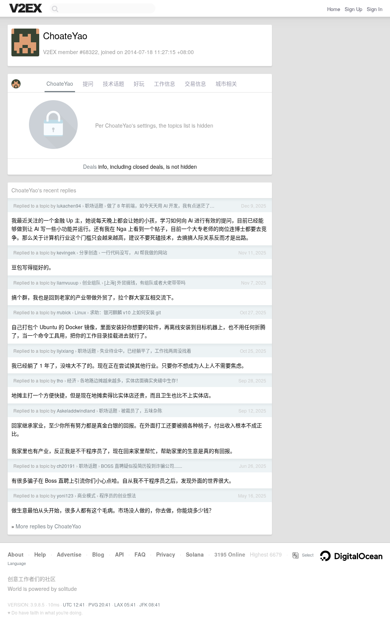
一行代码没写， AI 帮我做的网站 (134, 252)
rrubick (64, 312)
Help (40, 554)
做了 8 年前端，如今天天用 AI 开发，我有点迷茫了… (160, 205)
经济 (71, 380)
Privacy (165, 554)
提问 (88, 83)
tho (60, 380)
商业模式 (86, 495)
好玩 (139, 83)
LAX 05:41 (125, 604)
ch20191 (66, 465)
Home (333, 9)
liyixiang (65, 350)
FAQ (139, 554)
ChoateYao (59, 83)
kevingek (66, 252)
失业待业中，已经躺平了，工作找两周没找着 (145, 350)
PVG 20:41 (99, 604)
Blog (98, 554)
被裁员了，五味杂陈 (141, 410)
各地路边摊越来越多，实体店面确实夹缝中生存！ (130, 380)
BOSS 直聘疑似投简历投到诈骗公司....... (141, 465)
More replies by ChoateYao (48, 526)
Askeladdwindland (76, 410)
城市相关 (226, 83)
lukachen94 (69, 205)
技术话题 (113, 83)
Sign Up (353, 9)
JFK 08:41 (149, 604)
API (119, 554)
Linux (80, 312)
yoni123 (65, 495)
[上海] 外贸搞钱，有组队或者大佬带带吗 (144, 282)
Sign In (374, 9)
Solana (195, 554)
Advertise (69, 554)
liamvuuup (67, 282)
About (16, 554)
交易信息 (195, 83)
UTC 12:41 (74, 604)
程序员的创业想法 (117, 495)
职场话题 (94, 205)
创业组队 (91, 282)
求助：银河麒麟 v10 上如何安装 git (125, 312)
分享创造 (88, 252)
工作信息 (164, 83)
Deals (90, 166)
